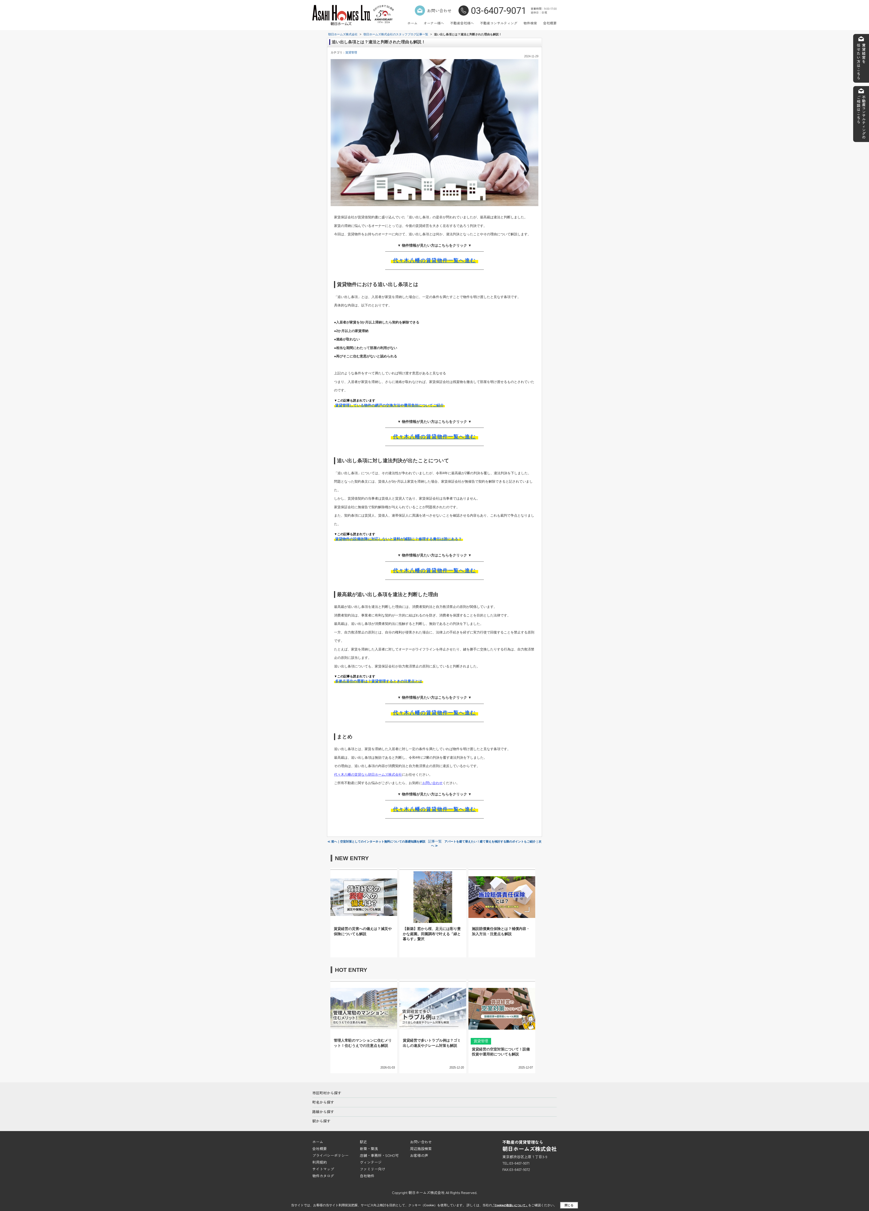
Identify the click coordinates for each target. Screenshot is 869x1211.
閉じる (569, 1205)
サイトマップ (323, 1169)
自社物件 (367, 1175)
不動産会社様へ (462, 23)
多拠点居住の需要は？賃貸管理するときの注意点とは (378, 681)
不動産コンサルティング (498, 23)
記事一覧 (435, 841)
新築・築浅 (369, 1148)
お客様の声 (419, 1155)
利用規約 (319, 1162)
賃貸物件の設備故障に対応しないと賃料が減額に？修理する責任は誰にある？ (398, 539)
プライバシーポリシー (330, 1155)
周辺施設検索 (421, 1148)
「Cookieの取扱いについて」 (510, 1205)
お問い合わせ (439, 10)
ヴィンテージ (371, 1162)
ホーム (412, 23)
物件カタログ (323, 1175)
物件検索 (530, 23)
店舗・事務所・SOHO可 (379, 1155)
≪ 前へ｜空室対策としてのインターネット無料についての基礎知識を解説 (376, 841)
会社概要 (550, 23)
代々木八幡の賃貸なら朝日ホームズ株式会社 (368, 774)
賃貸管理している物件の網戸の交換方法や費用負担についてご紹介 (389, 405)
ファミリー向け (372, 1169)
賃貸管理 (351, 52)
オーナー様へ (434, 23)
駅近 (363, 1141)
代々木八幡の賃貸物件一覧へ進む (434, 260)
